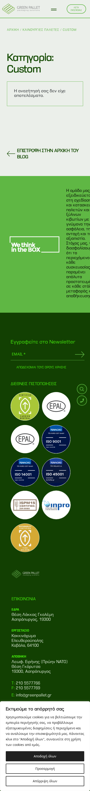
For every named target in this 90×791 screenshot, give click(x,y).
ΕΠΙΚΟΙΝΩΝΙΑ (24, 599)
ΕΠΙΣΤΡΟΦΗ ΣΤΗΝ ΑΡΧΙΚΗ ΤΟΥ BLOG (48, 153)
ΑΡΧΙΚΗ (13, 30)
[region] (45, 746)
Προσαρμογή (45, 768)
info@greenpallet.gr (34, 695)
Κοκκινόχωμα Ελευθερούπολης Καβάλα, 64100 (27, 640)
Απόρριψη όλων (45, 781)
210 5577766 (28, 683)
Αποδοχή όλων (45, 756)
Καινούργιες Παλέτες (41, 30)
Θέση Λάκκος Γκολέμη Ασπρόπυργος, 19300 (33, 617)
